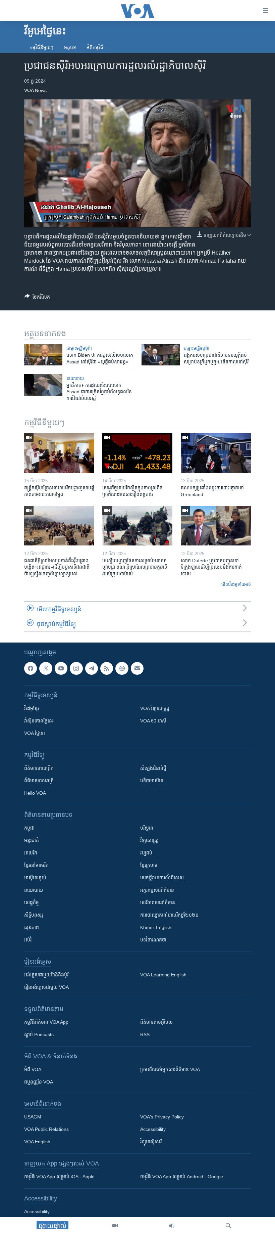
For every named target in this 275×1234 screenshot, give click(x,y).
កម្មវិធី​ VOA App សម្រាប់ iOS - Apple (59, 1176)
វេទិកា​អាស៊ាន (151, 780)
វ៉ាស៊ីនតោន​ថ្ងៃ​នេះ (39, 720)
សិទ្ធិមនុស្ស (33, 915)
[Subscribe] (137, 668)
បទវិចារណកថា (153, 939)
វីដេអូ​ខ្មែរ (31, 708)
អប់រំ (28, 939)
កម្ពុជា (29, 828)
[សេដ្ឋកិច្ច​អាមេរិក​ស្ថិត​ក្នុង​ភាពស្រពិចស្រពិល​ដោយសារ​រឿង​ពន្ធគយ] (137, 453)
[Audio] (172, 1225)
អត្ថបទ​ (70, 47)
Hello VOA (35, 793)
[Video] (115, 1225)
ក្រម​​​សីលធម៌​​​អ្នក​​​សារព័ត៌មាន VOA (170, 1069)
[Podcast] (121, 668)
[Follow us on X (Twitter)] (45, 668)
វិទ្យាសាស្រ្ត (149, 840)
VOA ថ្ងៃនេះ (34, 733)
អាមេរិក (30, 852)
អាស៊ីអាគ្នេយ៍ (35, 877)
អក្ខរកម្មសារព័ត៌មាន (157, 890)
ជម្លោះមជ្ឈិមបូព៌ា (79, 348)
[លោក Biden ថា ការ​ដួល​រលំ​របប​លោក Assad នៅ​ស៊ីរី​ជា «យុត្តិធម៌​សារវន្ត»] (43, 354)
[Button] (37, 298)
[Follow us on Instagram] (76, 668)
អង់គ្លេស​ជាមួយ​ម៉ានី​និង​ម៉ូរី (46, 974)
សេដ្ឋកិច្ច (31, 902)
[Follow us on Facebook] (30, 668)
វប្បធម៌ (146, 852)
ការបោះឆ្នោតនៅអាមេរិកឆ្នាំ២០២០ (169, 915)
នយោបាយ (75, 378)
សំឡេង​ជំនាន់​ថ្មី (153, 768)
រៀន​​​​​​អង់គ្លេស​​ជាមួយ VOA (46, 987)
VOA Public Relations (46, 1129)
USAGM (32, 1116)
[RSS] (106, 668)
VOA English (37, 1141)
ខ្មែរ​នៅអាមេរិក (36, 865)
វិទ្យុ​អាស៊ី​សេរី (151, 1141)
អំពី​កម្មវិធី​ (95, 47)
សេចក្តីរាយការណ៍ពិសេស (162, 877)
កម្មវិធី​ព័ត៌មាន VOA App (46, 1022)
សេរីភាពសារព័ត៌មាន (157, 902)
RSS (145, 1034)
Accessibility (153, 1129)
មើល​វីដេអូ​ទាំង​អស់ (236, 584)
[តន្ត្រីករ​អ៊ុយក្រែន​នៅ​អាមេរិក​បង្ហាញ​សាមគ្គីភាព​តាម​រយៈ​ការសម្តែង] (59, 453)
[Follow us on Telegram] (91, 668)
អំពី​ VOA (32, 1069)
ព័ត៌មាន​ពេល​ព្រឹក (39, 768)
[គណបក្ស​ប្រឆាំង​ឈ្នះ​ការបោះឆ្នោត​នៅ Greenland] (216, 453)
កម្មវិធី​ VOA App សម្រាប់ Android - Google (181, 1176)
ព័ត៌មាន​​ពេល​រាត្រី (39, 780)
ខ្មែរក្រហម (149, 865)
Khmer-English (155, 927)
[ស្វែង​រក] (228, 1225)
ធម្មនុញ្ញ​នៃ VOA (38, 1082)
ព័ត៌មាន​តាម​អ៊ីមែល (156, 1022)
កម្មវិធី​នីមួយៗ (41, 47)
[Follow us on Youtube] (61, 668)
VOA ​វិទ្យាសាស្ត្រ (154, 708)
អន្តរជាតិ (31, 840)
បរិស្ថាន (146, 828)
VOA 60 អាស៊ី (153, 720)
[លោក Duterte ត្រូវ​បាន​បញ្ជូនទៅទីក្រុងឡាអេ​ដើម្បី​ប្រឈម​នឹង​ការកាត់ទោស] (216, 525)
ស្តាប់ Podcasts (39, 1034)
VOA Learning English (163, 974)
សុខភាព (31, 927)
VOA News (35, 90)
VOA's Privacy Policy (162, 1116)
